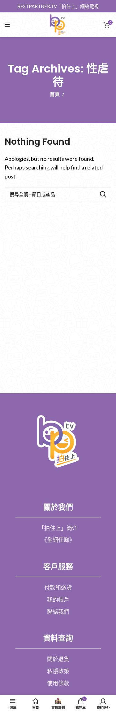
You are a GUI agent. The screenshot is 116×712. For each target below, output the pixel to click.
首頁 (55, 94)
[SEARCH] (103, 194)
